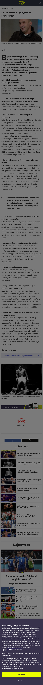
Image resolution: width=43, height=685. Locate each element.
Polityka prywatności (14, 650)
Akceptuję (21, 674)
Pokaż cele (21, 681)
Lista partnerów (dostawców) (12, 669)
